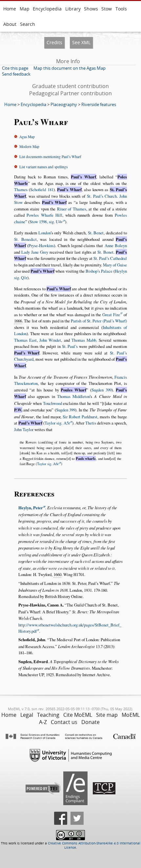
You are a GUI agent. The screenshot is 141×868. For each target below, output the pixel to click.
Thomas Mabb (83, 340)
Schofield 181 (41, 189)
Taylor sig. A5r (57, 423)
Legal (26, 714)
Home (9, 9)
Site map (107, 714)
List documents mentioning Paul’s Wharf (50, 156)
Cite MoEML (77, 714)
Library (73, 9)
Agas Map (27, 136)
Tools (121, 9)
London (44, 233)
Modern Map (29, 146)
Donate (90, 722)
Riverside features (98, 104)
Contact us (64, 722)
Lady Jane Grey (34, 252)
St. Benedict (25, 239)
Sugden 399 (101, 390)
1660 (57, 574)
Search (27, 24)
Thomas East (25, 340)
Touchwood (52, 403)
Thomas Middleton (73, 396)
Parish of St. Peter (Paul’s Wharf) (99, 321)
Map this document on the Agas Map (69, 68)
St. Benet (96, 233)
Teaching (48, 714)
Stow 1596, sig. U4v (46, 222)
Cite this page (15, 68)
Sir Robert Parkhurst (80, 417)
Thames (21, 189)
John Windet (50, 340)
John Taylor (23, 429)
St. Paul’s (70, 346)
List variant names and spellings (43, 166)
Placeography (63, 104)
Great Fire (111, 314)
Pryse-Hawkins (41, 245)
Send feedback (16, 74)
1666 (18, 321)
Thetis (90, 423)
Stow (106, 9)
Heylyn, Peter (30, 508)
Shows (91, 9)
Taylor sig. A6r (48, 463)
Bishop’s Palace (99, 271)
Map (25, 9)
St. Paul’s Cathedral (110, 258)
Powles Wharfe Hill (44, 215)
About (9, 24)
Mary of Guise (115, 265)
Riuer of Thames (71, 209)
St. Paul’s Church (102, 196)
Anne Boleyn (116, 245)
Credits (54, 42)
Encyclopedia (47, 9)
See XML (81, 42)
